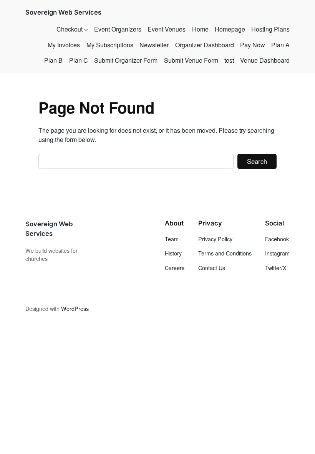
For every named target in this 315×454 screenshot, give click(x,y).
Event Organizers (117, 29)
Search (257, 161)
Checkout (69, 29)
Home (200, 29)
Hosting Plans (270, 29)
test (229, 60)
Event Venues (167, 29)
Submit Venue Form (191, 60)
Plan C (78, 60)
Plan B (53, 60)
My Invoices (64, 44)
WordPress (75, 308)
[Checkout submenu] (86, 29)
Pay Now (252, 44)
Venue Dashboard (265, 60)
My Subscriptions (109, 44)
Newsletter (154, 44)
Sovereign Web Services (63, 12)
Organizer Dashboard (204, 44)
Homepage (230, 29)
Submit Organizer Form (126, 60)
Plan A (280, 44)
